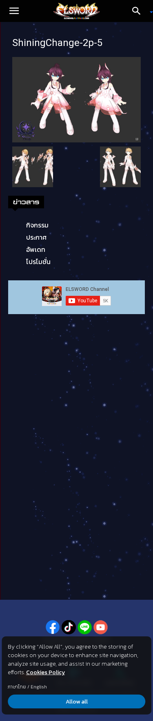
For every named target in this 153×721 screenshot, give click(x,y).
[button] (14, 11)
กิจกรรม (37, 225)
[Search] (139, 11)
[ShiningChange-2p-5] (76, 98)
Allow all (77, 701)
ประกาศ (36, 237)
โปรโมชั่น (38, 262)
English (39, 686)
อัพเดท (35, 249)
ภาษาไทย (17, 686)
